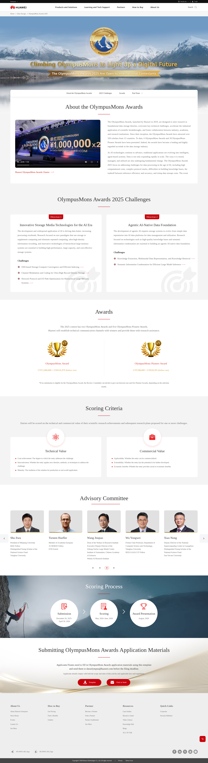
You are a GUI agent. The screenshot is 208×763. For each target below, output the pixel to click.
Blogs (125, 728)
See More (13, 728)
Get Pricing (52, 711)
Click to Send (121, 682)
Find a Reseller (53, 716)
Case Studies (127, 711)
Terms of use (129, 760)
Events (12, 720)
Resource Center (128, 716)
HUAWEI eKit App (22, 752)
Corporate (163, 711)
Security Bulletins (166, 716)
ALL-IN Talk (127, 733)
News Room (14, 716)
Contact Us (14, 724)
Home (12, 14)
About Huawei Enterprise (19, 711)
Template (92, 682)
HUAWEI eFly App (46, 752)
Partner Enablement (92, 720)
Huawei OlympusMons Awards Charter (32, 172)
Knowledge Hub (128, 724)
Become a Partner (91, 711)
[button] (4, 538)
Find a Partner (90, 716)
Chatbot (50, 720)
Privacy (120, 760)
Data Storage (21, 14)
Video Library (127, 720)
